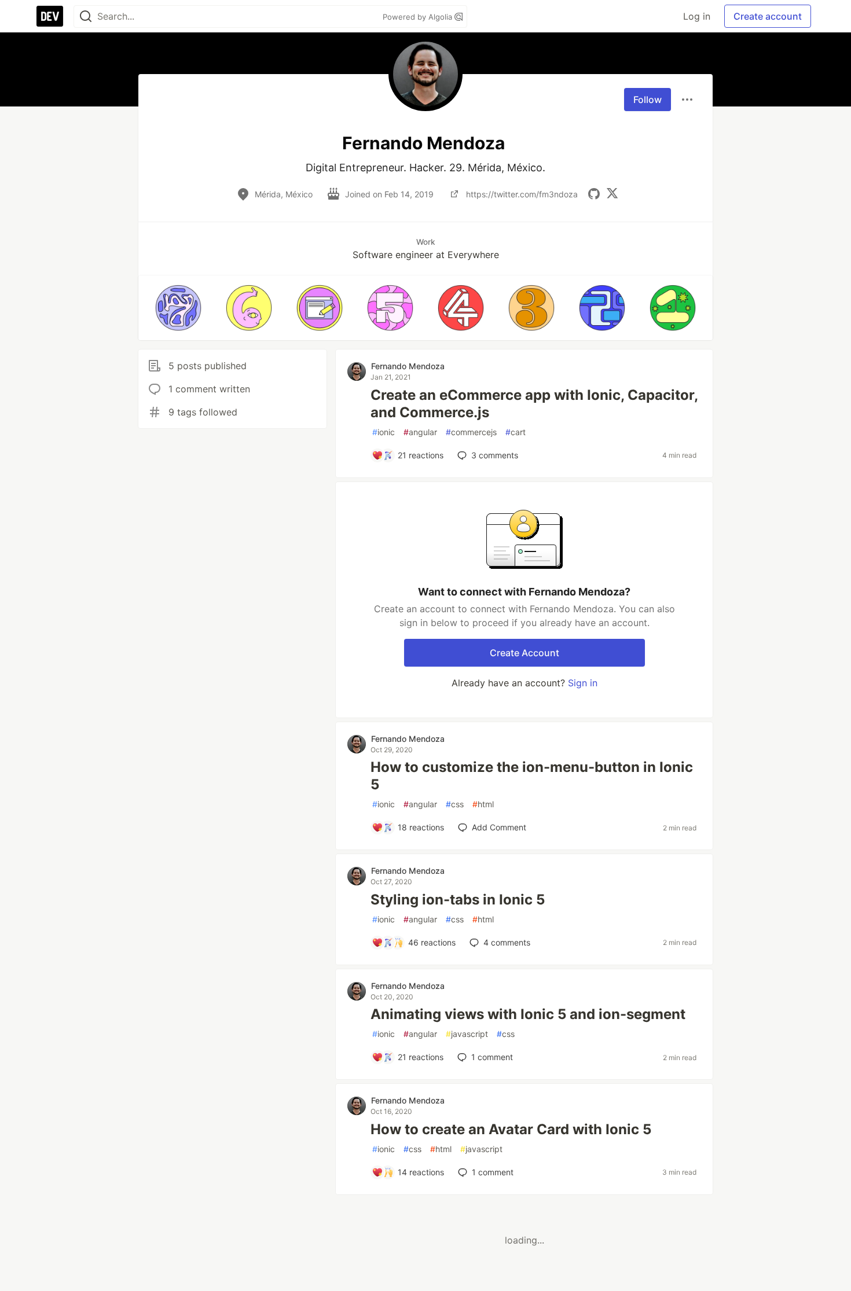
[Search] (85, 16)
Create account (767, 16)
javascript (467, 1034)
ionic (383, 432)
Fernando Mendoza (408, 366)
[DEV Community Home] (49, 16)
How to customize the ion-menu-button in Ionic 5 (532, 776)
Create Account (524, 653)
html (483, 804)
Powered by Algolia (418, 16)
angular (420, 432)
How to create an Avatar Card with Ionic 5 (511, 1129)
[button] (178, 308)
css (455, 804)
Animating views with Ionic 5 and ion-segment (528, 1014)
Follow (647, 99)
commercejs (471, 432)
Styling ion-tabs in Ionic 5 (458, 899)
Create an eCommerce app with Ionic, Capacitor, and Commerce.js (534, 404)
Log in (696, 16)
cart (515, 432)
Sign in (582, 683)
